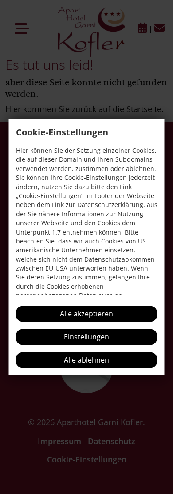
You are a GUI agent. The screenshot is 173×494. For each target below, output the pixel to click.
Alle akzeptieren (86, 314)
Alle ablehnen (86, 360)
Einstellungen (86, 337)
